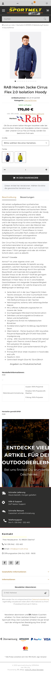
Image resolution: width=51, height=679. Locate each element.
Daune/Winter (30, 100)
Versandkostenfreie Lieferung (32, 114)
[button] (18, 3)
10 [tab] (32, 81)
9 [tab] (30, 81)
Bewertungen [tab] (27, 197)
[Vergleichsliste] (32, 3)
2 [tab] (17, 81)
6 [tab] (24, 81)
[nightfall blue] (7, 157)
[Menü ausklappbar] (3, 10)
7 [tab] (26, 81)
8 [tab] (28, 81)
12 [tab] (35, 81)
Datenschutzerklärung (40, 599)
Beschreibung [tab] (9, 197)
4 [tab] (20, 81)
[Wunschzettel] (47, 3)
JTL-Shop (20, 670)
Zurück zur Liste (9, 25)
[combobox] (25, 143)
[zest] (20, 157)
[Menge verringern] (4, 170)
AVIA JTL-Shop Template (34, 670)
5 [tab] (22, 81)
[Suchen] (46, 19)
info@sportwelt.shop (19, 549)
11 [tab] (33, 81)
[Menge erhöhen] (46, 170)
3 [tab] (19, 81)
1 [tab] (15, 81)
